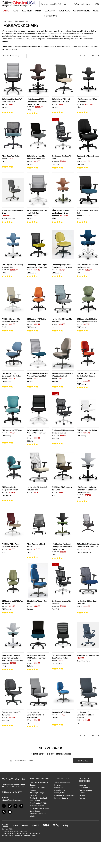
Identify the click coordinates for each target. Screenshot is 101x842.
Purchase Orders (85, 790)
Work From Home (81, 11)
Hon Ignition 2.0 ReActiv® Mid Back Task (37, 488)
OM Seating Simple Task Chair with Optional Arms (62, 266)
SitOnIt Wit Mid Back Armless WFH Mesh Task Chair (36, 432)
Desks (15, 11)
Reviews (82, 795)
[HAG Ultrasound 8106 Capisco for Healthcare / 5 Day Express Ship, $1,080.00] (38, 79)
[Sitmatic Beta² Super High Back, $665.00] (38, 580)
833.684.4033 (13, 792)
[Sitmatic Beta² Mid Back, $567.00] (63, 692)
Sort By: (6, 56)
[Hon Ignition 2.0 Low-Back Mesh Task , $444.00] (88, 580)
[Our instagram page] (4, 812)
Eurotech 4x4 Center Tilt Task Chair (11, 713)
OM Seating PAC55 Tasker (12, 430)
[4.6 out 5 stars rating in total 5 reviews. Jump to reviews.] (33, 222)
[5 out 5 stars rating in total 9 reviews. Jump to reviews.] (8, 276)
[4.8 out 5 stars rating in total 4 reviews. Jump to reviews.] (83, 387)
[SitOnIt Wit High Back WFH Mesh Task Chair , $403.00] (13, 79)
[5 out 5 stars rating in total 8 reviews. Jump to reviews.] (33, 330)
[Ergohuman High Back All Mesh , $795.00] (63, 136)
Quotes (82, 793)
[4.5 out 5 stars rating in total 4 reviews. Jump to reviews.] (58, 330)
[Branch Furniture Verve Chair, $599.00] (88, 635)
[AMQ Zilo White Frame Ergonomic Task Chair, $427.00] (13, 524)
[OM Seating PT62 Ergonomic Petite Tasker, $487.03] (13, 353)
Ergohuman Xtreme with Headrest (61, 602)
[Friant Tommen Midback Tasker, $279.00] (38, 524)
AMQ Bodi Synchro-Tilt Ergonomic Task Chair (11, 320)
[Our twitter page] (10, 806)
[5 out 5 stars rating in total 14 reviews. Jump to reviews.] (58, 222)
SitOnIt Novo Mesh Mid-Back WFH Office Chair (36, 157)
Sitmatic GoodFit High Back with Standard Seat (62, 374)
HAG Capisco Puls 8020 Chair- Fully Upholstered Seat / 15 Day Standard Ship (12, 657)
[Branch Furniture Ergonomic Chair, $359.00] (13, 190)
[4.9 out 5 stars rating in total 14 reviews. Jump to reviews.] (33, 113)
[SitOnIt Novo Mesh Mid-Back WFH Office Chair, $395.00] (38, 136)
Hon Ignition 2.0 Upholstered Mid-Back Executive (85, 714)
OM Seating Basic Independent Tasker (10, 488)
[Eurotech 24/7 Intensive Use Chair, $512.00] (88, 136)
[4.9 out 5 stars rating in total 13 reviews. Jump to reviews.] (58, 167)
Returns (57, 785)
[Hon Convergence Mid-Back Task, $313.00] (88, 190)
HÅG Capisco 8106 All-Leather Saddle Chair (60, 211)
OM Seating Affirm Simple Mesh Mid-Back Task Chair (37, 266)
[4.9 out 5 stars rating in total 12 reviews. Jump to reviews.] (8, 112)
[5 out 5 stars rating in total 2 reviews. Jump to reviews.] (8, 166)
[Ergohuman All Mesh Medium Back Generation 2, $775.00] (63, 410)
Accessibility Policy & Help (64, 795)
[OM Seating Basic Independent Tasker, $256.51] (13, 467)
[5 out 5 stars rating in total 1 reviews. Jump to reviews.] (8, 222)
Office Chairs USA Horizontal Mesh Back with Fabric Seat (88, 545)
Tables (38, 11)
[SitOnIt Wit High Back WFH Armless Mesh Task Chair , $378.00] (38, 353)
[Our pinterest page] (15, 806)
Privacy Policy (59, 793)
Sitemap (82, 798)
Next (94, 55)
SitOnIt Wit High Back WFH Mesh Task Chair (12, 100)
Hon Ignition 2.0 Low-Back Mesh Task (87, 602)
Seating (5, 11)
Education (50, 11)
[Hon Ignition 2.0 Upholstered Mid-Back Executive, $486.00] (88, 692)
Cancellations (59, 790)
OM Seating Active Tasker (87, 430)
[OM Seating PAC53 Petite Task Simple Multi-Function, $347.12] (88, 298)
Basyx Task (15, 33)
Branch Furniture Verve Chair (88, 655)
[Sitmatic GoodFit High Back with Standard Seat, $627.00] (63, 353)
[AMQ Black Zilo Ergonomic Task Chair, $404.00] (63, 467)
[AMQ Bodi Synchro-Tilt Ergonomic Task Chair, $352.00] (13, 298)
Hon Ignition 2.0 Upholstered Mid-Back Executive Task (35, 714)
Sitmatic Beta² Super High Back (37, 602)
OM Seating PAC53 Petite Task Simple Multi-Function (87, 320)
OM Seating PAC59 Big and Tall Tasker (12, 602)
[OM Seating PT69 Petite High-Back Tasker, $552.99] (38, 298)
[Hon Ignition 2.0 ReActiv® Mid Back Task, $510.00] (38, 467)
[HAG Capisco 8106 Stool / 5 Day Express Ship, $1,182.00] (88, 244)
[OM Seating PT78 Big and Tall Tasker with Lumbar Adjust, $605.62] (88, 353)
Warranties (58, 787)
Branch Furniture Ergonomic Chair (12, 211)
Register (86, 4)
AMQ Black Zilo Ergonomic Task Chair (62, 488)
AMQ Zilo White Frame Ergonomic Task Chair (10, 545)
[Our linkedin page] (10, 812)
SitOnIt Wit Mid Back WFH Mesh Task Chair (37, 211)
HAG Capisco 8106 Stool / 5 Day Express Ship (87, 266)
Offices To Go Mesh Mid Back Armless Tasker (61, 656)
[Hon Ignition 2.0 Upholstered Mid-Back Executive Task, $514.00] (38, 692)
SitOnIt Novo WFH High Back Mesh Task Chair (61, 100)
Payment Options (61, 798)
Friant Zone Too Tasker (11, 156)
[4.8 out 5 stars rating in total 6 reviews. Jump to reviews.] (83, 276)
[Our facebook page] (4, 806)
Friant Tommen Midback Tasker (36, 545)
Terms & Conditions (62, 782)
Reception (27, 11)
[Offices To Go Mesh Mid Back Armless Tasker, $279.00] (63, 635)
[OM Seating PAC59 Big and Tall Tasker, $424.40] (13, 580)
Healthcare (64, 11)
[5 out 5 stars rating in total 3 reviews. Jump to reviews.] (33, 386)
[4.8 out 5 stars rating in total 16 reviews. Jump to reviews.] (58, 112)
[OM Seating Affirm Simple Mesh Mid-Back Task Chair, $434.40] (38, 244)
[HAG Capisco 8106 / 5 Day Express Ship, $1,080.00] (88, 79)
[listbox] (18, 56)
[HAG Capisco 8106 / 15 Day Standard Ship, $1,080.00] (13, 244)
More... (96, 11)
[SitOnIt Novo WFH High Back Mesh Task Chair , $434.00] (63, 79)
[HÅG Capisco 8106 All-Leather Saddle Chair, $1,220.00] (63, 190)
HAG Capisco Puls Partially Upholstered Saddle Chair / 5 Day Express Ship (88, 489)
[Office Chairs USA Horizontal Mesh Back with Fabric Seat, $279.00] (88, 524)
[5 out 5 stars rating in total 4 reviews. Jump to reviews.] (58, 276)
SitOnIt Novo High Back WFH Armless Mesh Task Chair (36, 657)
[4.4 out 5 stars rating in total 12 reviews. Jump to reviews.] (8, 386)
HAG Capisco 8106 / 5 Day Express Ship (87, 100)
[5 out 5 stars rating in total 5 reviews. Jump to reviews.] (8, 669)
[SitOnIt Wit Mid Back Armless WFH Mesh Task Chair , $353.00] (38, 410)
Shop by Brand (50, 16)
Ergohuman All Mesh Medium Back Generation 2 (63, 431)
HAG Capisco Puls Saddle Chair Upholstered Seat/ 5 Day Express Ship (62, 546)
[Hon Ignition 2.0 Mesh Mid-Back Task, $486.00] (63, 298)
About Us (82, 785)
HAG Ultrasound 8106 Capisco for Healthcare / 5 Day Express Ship (37, 101)
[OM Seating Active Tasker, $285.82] (88, 410)
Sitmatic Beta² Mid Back (61, 712)
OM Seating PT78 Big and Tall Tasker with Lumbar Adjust (87, 375)
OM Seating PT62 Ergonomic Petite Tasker (11, 374)
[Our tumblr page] (21, 806)
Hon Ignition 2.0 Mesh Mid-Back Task (62, 320)
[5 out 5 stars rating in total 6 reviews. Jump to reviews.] (33, 167)
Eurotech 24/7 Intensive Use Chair (88, 157)
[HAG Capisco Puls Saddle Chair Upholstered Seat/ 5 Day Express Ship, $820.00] (63, 524)
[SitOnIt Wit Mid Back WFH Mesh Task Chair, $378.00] (38, 190)
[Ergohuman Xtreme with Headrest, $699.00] (63, 580)
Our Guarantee (84, 787)
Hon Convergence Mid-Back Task (87, 211)
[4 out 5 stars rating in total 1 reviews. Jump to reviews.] (33, 276)
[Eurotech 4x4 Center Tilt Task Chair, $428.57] (13, 692)
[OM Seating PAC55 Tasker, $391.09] (13, 410)
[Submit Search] (65, 4)
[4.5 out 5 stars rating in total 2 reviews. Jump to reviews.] (83, 222)
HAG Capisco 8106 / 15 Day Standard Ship (12, 266)
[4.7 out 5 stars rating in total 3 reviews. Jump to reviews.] (58, 443)
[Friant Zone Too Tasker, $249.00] (13, 136)
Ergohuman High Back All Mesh (61, 157)
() (98, 4)
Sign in (78, 4)
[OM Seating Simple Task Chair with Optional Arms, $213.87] (63, 244)
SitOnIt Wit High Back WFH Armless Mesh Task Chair (37, 374)
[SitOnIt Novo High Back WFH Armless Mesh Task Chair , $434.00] (38, 635)
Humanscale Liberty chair (81, 31)
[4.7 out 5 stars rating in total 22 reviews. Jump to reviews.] (83, 112)
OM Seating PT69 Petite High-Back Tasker (36, 320)
